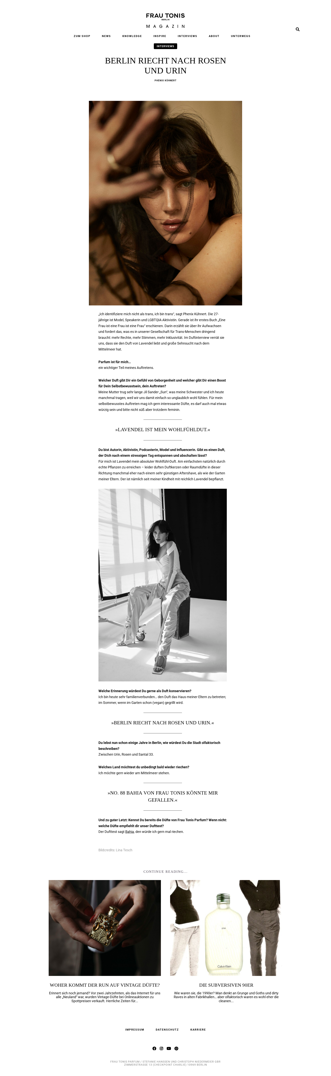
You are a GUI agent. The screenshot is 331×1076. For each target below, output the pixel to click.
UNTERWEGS (241, 36)
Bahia (129, 832)
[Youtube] (169, 1048)
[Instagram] (162, 1048)
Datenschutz (167, 1029)
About (214, 36)
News (106, 36)
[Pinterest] (177, 1048)
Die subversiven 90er (226, 985)
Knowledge (132, 36)
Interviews (187, 36)
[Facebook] (154, 1048)
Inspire (159, 36)
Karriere (198, 1029)
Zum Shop (82, 36)
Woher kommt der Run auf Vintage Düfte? (105, 985)
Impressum (134, 1029)
